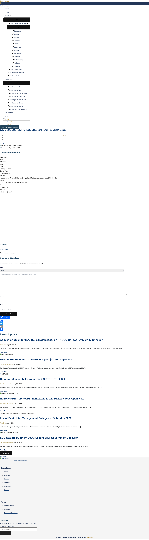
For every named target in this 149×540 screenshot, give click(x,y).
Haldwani (17, 41)
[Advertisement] (51, 205)
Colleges (8, 79)
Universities (9, 113)
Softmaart (89, 537)
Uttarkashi (17, 66)
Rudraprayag (18, 60)
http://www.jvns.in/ (6, 192)
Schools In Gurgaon (17, 73)
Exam (7, 12)
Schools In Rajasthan (17, 76)
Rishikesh (17, 53)
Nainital (16, 50)
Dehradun (17, 31)
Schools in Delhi (16, 69)
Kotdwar (17, 37)
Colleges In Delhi (16, 90)
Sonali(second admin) (6, 364)
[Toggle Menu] (16, 20)
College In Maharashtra (18, 109)
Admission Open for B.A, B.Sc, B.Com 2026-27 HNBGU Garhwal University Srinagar (51, 339)
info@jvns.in (4, 187)
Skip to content (4, 1)
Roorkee (17, 57)
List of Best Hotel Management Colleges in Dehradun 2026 (35, 418)
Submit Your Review (9, 314)
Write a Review (4, 249)
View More (3, 456)
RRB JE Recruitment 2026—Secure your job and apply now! (36, 359)
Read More (3, 352)
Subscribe (5, 533)
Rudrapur (17, 63)
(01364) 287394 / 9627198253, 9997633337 (14, 183)
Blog (6, 116)
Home (7, 9)
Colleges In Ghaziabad (18, 100)
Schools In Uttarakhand (18, 23)
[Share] (62, 329)
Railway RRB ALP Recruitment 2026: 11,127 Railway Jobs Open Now (42, 398)
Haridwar (17, 44)
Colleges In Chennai (17, 106)
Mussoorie (17, 47)
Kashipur (17, 34)
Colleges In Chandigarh (18, 93)
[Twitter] (62, 323)
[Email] (62, 326)
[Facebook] (62, 321)
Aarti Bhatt (3, 345)
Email (2, 305)
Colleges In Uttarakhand (18, 87)
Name (2, 297)
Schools (7, 16)
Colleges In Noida (16, 103)
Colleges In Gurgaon (17, 97)
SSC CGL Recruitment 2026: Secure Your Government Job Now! (39, 437)
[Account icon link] (1, 3)
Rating (2, 267)
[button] (11, 16)
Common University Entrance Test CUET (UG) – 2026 (32, 379)
